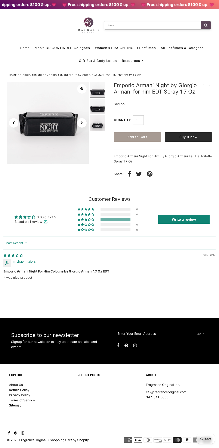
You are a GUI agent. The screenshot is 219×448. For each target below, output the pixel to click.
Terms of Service (22, 400)
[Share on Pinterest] (149, 174)
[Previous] (13, 123)
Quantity (122, 120)
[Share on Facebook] (130, 174)
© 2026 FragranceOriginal (26, 440)
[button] (86, 219)
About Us (16, 385)
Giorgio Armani (31, 75)
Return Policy (19, 390)
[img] (13, 255)
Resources (131, 61)
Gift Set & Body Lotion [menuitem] (98, 61)
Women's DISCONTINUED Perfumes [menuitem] (125, 48)
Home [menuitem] (25, 48)
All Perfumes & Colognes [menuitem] (182, 48)
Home (13, 75)
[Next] (82, 123)
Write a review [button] (184, 219)
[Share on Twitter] (139, 174)
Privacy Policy (19, 395)
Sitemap (15, 405)
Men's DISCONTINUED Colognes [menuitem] (62, 48)
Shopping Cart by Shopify (69, 440)
